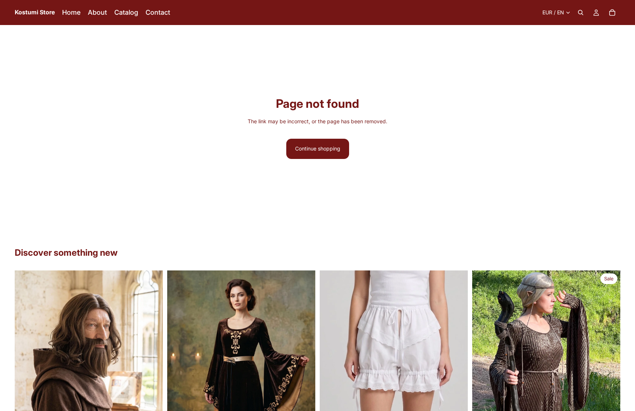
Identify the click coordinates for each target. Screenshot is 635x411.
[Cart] (612, 12)
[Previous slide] (26, 363)
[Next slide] (152, 363)
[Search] (581, 12)
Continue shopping (317, 148)
